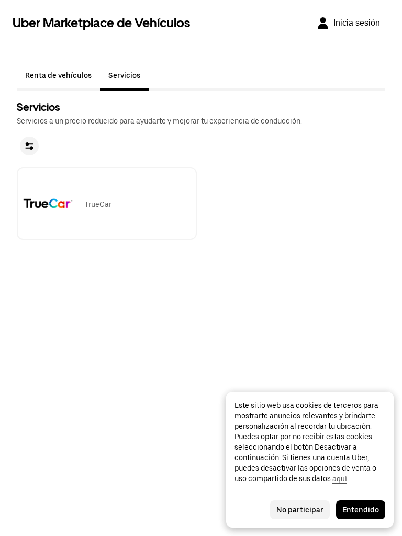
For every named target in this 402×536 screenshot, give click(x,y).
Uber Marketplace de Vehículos (101, 22)
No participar (299, 510)
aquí (339, 478)
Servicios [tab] (124, 75)
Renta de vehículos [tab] (58, 75)
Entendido (360, 510)
